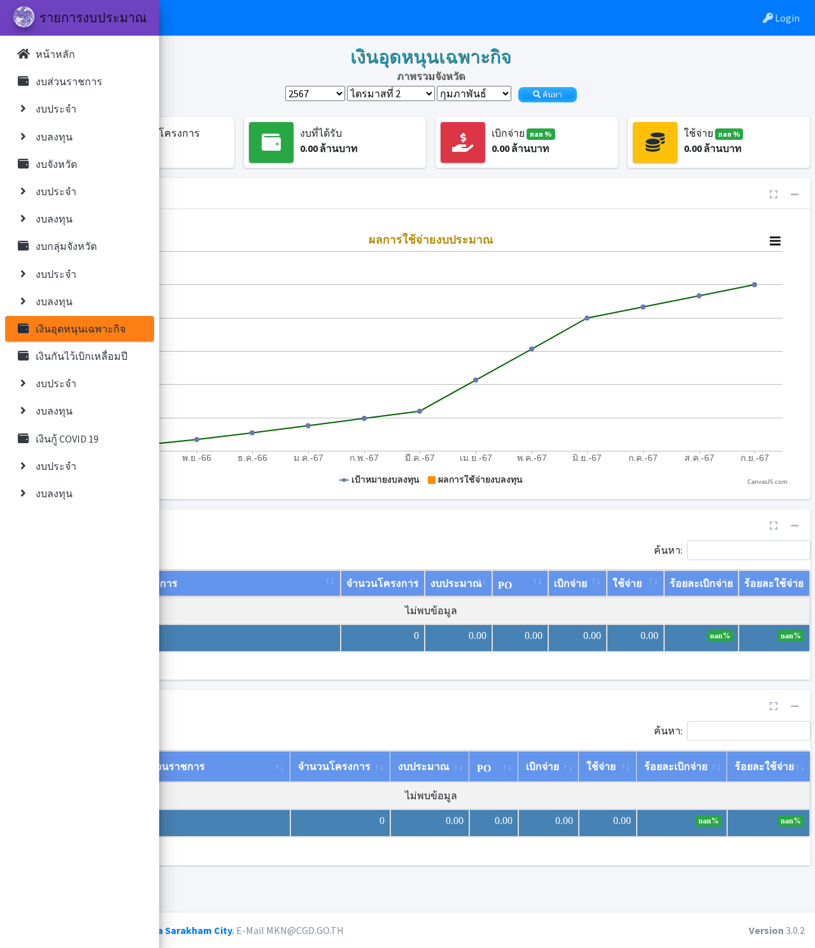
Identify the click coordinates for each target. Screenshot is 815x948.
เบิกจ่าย (570, 583)
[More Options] (775, 241)
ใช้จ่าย (627, 583)
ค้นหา (551, 94)
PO (505, 585)
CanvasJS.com (768, 482)
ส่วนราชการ (150, 583)
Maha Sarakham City (185, 930)
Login (786, 17)
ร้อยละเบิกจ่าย (701, 583)
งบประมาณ (456, 583)
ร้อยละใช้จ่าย (774, 583)
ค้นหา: (668, 549)
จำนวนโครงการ (382, 583)
